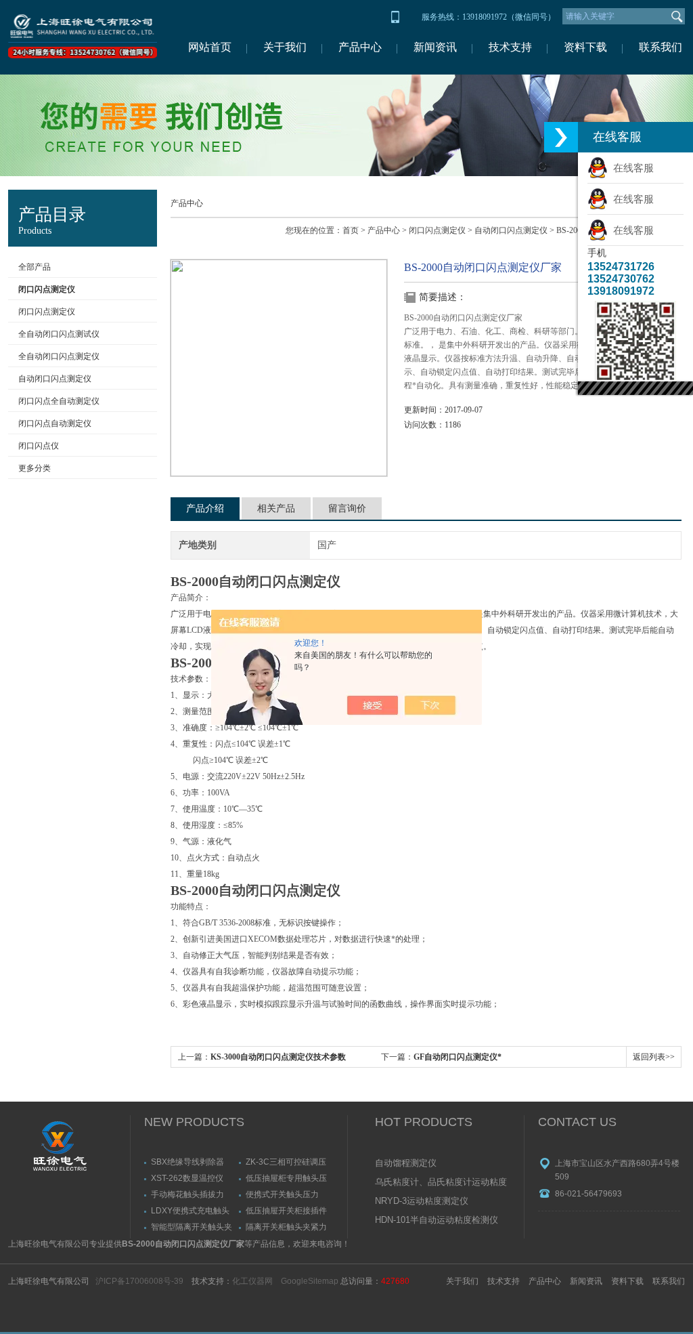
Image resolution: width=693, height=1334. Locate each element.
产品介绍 (205, 508)
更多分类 (34, 468)
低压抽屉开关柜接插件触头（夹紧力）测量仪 (286, 1210)
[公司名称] (82, 37)
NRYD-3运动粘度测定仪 (421, 1201)
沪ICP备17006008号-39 (139, 1281)
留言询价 (347, 508)
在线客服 (631, 167)
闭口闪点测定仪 (46, 311)
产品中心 (360, 47)
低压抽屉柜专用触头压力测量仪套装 (286, 1177)
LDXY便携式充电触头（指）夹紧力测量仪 (190, 1210)
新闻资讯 (435, 47)
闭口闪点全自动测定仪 (58, 401)
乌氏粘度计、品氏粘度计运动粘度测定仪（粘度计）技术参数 (441, 1183)
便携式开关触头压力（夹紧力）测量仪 (282, 1194)
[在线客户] (561, 137)
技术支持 (510, 47)
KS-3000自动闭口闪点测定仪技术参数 (278, 1057)
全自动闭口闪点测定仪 (58, 356)
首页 (350, 230)
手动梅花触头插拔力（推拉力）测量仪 (187, 1194)
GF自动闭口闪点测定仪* (457, 1057)
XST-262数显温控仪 (187, 1177)
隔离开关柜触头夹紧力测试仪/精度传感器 (286, 1226)
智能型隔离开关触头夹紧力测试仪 (191, 1226)
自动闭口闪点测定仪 (54, 378)
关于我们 (285, 47)
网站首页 (209, 47)
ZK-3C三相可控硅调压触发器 (286, 1161)
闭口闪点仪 (38, 446)
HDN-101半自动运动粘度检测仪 (436, 1220)
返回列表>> (654, 1057)
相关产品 (276, 508)
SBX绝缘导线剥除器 (187, 1161)
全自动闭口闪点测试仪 (58, 334)
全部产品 (34, 267)
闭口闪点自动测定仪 (54, 423)
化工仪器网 (252, 1281)
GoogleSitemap (309, 1281)
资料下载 (585, 47)
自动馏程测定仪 (406, 1163)
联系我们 (660, 47)
